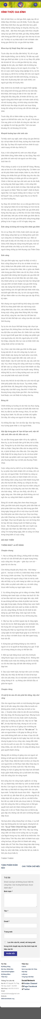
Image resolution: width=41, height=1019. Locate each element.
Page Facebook (30, 986)
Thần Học (4, 977)
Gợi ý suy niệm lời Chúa (29, 969)
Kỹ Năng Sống (5, 966)
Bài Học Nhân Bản (7, 969)
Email (7, 921)
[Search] (35, 5)
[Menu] (5, 5)
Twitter (26, 989)
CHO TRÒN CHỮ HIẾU (31, 866)
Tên (6, 911)
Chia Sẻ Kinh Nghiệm (7, 971)
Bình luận (8, 891)
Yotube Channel (30, 983)
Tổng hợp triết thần (28, 977)
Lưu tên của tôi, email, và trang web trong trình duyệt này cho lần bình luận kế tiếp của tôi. (20, 945)
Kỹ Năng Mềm (5, 974)
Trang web (8, 932)
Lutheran (24, 974)
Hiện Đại (24, 971)
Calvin (24, 966)
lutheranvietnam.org (7, 998)
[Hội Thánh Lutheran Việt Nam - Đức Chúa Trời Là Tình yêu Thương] (20, 5)
